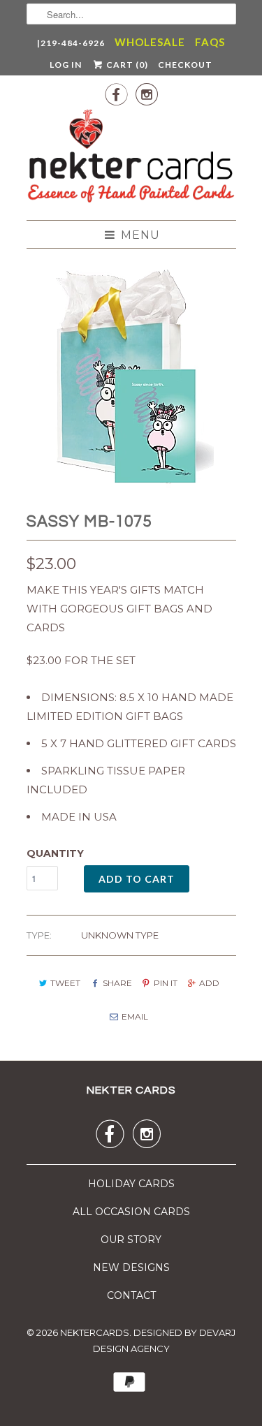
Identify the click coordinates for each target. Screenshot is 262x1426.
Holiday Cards (131, 1183)
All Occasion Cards (131, 1211)
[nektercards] (131, 159)
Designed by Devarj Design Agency (164, 1341)
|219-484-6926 (71, 43)
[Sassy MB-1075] (131, 376)
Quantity (55, 853)
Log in (66, 64)
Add (209, 983)
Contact (131, 1295)
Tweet (65, 983)
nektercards (94, 1332)
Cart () (126, 64)
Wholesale (150, 42)
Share (117, 983)
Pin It (165, 983)
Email (135, 1016)
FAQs (210, 42)
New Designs (131, 1267)
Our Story (131, 1239)
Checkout (185, 64)
